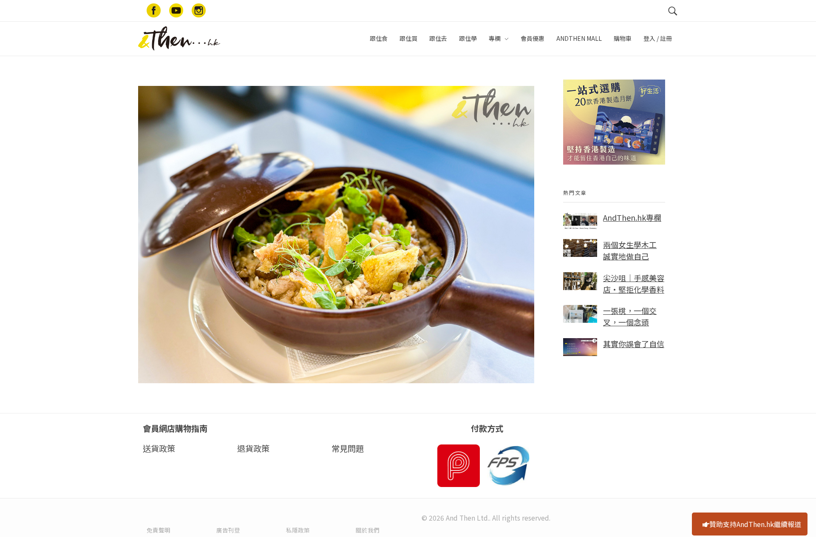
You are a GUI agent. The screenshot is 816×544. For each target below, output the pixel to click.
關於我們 (368, 530)
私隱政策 (298, 530)
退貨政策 (253, 448)
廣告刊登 (228, 530)
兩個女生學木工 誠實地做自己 (630, 250)
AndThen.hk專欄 (632, 217)
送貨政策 (159, 448)
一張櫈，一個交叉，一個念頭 (630, 316)
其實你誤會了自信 (633, 343)
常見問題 (348, 448)
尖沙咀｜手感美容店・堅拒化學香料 (633, 283)
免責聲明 (158, 530)
